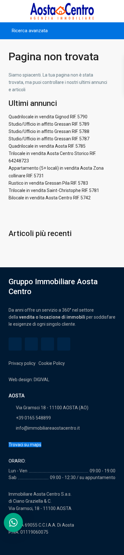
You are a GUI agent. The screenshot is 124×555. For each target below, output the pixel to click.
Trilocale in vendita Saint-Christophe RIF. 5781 (54, 190)
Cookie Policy (51, 363)
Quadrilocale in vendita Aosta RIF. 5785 (47, 146)
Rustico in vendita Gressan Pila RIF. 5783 (48, 183)
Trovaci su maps (25, 444)
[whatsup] (31, 344)
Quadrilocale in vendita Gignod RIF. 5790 (48, 116)
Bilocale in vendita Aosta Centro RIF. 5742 (50, 197)
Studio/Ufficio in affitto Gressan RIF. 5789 (49, 124)
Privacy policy (23, 363)
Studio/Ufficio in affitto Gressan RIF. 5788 (49, 131)
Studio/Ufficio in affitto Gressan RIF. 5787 (49, 138)
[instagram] (63, 344)
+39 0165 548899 (33, 417)
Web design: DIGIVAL (29, 379)
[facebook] (15, 344)
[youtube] (47, 344)
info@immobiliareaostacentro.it (48, 428)
